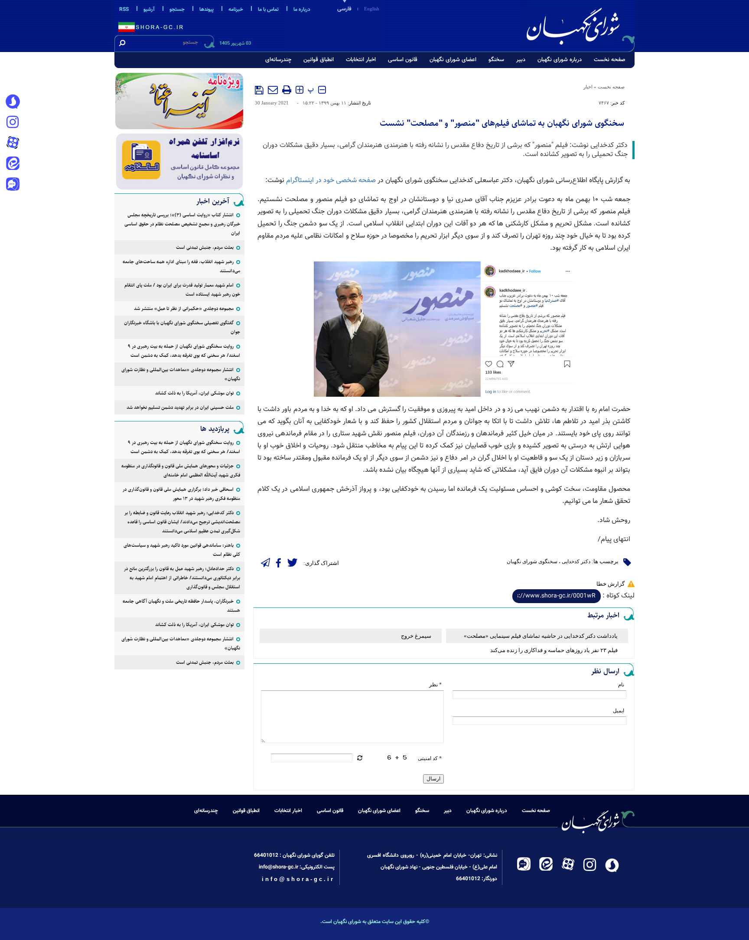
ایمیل (618, 711)
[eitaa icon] (12, 164)
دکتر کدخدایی (576, 561)
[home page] (579, 24)
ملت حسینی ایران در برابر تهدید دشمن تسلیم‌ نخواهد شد (180, 407)
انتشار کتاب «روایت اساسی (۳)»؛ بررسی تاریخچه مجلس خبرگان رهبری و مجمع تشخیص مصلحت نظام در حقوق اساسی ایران (182, 224)
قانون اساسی (402, 59)
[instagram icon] (12, 123)
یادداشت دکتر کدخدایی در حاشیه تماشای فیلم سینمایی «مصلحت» (541, 636)
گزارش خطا (610, 584)
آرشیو (149, 9)
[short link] (556, 596)
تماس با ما (268, 9)
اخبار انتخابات (361, 59)
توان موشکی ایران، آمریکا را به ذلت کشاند (194, 393)
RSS (124, 9)
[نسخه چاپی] (286, 89)
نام (621, 685)
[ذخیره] (259, 90)
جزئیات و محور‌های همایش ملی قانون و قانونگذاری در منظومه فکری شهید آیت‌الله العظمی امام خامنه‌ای (180, 470)
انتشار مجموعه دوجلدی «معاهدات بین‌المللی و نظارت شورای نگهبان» (180, 374)
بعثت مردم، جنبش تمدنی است (205, 247)
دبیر (520, 59)
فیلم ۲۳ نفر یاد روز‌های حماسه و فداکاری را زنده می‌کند (554, 650)
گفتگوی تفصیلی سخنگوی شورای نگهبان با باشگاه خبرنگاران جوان (182, 327)
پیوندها (206, 9)
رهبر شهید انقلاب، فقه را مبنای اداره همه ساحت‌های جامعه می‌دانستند (181, 266)
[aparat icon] (12, 143)
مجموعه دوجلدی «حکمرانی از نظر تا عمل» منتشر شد (184, 308)
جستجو (177, 9)
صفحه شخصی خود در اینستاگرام (331, 180)
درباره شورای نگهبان (559, 59)
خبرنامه (235, 9)
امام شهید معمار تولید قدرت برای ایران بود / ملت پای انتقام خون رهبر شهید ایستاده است (182, 289)
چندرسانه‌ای (278, 59)
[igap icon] (12, 185)
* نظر (435, 685)
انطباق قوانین (318, 59)
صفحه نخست (609, 59)
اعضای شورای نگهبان (453, 59)
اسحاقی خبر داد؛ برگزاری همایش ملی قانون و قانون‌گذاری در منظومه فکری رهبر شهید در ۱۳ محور (181, 494)
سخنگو (496, 59)
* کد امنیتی (430, 758)
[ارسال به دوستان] (273, 89)
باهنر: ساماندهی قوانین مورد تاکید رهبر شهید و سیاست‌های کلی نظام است (182, 550)
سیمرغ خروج (416, 636)
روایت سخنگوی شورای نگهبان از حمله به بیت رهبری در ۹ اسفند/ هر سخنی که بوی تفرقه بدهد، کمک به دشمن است (184, 351)
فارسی (344, 9)
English (371, 8)
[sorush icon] (12, 102)
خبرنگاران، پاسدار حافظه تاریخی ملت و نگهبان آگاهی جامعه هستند (181, 605)
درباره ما (301, 9)
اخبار (588, 86)
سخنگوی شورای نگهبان (532, 561)
